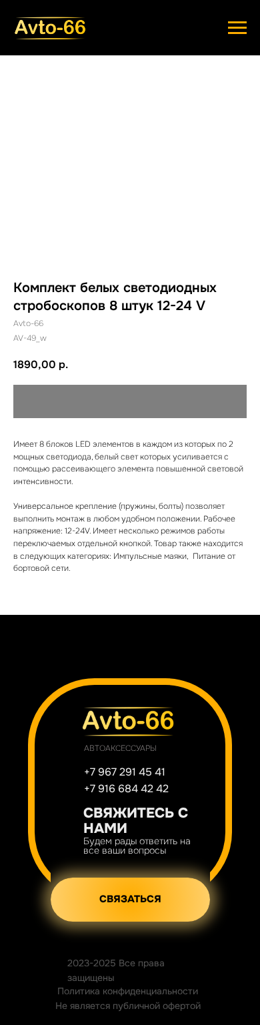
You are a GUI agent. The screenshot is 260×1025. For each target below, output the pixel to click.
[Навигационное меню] (237, 28)
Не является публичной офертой (128, 1006)
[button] (130, 900)
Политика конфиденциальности (127, 991)
